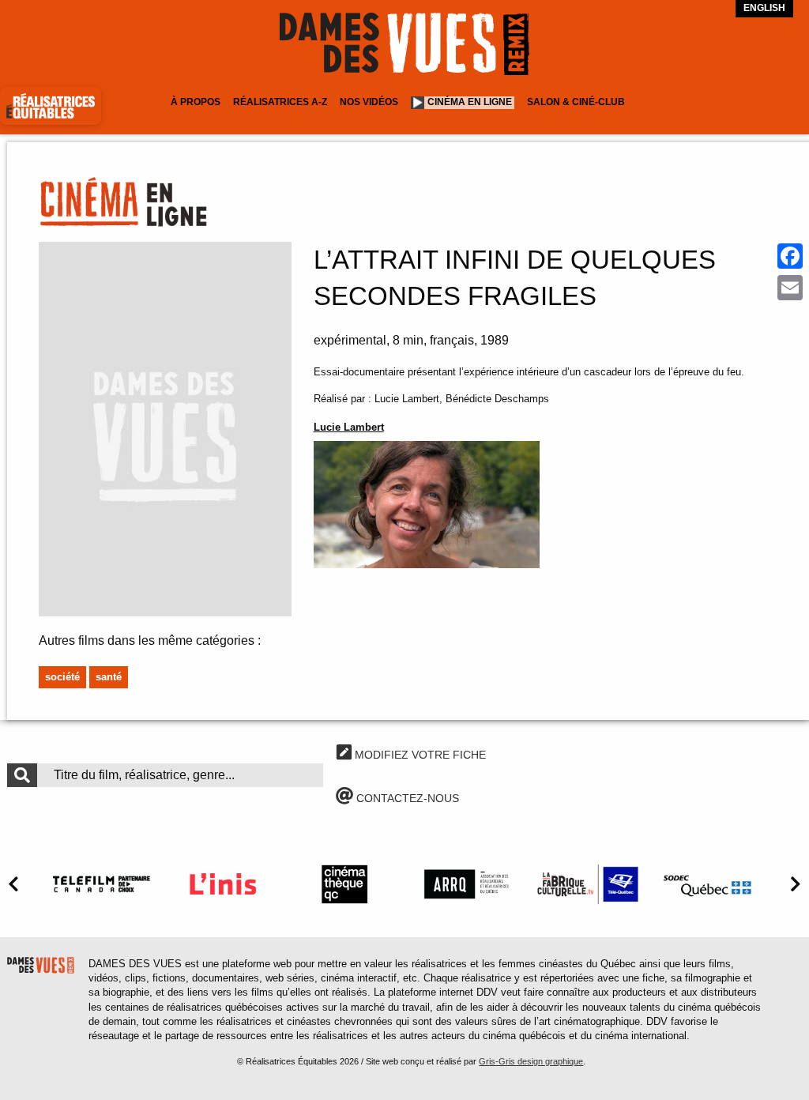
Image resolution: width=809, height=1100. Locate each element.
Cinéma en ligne (469, 101)
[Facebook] (790, 256)
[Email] (790, 287)
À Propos (195, 101)
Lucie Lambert (349, 427)
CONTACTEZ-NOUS (406, 798)
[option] (101, 884)
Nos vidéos (369, 101)
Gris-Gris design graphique (531, 1061)
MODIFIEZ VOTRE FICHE (419, 754)
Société (62, 677)
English (764, 7)
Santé (109, 677)
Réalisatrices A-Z (280, 101)
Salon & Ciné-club (576, 101)
